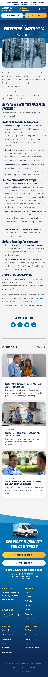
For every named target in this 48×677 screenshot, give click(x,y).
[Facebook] (20, 324)
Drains (27, 609)
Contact (5, 647)
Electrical (28, 614)
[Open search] (39, 9)
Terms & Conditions (18, 667)
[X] (13, 324)
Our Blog (28, 630)
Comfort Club (30, 643)
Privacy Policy (31, 667)
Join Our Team (7, 634)
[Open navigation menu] (44, 9)
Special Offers (30, 634)
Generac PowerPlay (32, 647)
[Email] (26, 324)
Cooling (28, 596)
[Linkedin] (33, 324)
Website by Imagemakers (24, 671)
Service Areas (7, 652)
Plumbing (28, 605)
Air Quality (29, 601)
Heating (28, 592)
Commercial (29, 618)
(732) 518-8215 (26, 301)
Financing (28, 639)
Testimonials (7, 639)
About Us (6, 630)
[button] (12, 15)
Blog (4, 643)
